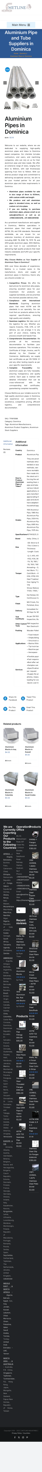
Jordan (6, 1307)
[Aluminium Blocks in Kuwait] (31, 735)
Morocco (7, 1318)
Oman (5, 1321)
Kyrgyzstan (7, 1211)
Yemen (6, 1354)
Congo (9, 883)
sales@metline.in (23, 894)
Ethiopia (6, 874)
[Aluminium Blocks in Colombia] (11, 779)
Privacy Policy (17, 1433)
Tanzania (7, 945)
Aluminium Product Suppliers (17, 427)
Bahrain (6, 1298)
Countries (26, 1433)
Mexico (6, 1066)
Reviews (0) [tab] (6, 450)
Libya (5, 1315)
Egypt (5, 1301)
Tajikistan (7, 1376)
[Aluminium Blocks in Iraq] (11, 735)
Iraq (4, 1304)
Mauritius (7, 912)
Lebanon (6, 1313)
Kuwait (6, 1310)
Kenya (5, 898)
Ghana (6, 895)
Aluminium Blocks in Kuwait (29, 749)
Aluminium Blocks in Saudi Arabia (30, 792)
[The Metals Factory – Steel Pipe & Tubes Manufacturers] (16, 4)
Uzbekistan (7, 1279)
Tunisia (6, 1336)
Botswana (7, 860)
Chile (5, 1014)
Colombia (7, 1016)
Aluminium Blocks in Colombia (9, 792)
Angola (9, 857)
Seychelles (7, 1255)
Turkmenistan (9, 1379)
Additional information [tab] (8, 442)
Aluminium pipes (16, 191)
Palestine (7, 1324)
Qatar (5, 1327)
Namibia (6, 915)
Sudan (6, 933)
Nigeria (6, 921)
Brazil (5, 993)
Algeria (9, 1295)
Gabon (6, 886)
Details (9, 760)
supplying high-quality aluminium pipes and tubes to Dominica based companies (22, 151)
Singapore (7, 1373)
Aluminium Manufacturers (20, 424)
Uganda (6, 948)
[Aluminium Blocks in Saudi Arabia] (31, 779)
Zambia (6, 953)
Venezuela (7, 1137)
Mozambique (8, 906)
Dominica (17, 421)
